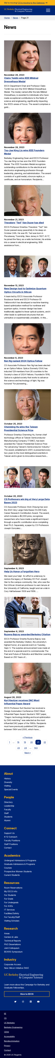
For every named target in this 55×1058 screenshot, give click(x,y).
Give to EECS (27, 994)
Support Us (9, 833)
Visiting (7, 785)
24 (25, 748)
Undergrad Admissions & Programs (20, 860)
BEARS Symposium (13, 951)
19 (25, 742)
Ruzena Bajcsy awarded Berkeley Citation (27, 634)
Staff (6, 813)
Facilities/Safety (11, 913)
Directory (8, 802)
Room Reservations (13, 887)
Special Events (11, 789)
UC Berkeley (9, 1023)
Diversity (8, 782)
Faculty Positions (12, 840)
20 (31, 742)
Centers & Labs (11, 937)
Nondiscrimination (11, 1041)
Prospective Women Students (18, 871)
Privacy (7, 1046)
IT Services (9, 909)
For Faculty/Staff (12, 917)
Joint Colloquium (11, 948)
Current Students (12, 875)
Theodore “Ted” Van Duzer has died (24, 222)
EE (5, 1014)
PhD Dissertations (12, 944)
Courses (8, 868)
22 (45, 742)
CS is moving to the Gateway (31, 3)
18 (18, 742)
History (7, 778)
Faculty (7, 809)
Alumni (7, 820)
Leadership (9, 806)
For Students (10, 895)
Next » (28, 752)
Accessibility (9, 1036)
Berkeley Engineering (13, 1027)
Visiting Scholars (11, 920)
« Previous (28, 737)
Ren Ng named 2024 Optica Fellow (23, 361)
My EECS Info (10, 891)
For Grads (8, 898)
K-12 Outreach (10, 837)
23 (18, 748)
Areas (7, 933)
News (15, 18)
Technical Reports (12, 940)
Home (7, 18)
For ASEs (8, 906)
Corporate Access (12, 964)
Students (8, 816)
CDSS (6, 1032)
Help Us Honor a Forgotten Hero (21, 571)
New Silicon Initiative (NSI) (16, 968)
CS (5, 1018)
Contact (8, 847)
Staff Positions (11, 844)
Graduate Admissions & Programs (19, 864)
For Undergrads (11, 902)
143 (36, 748)
